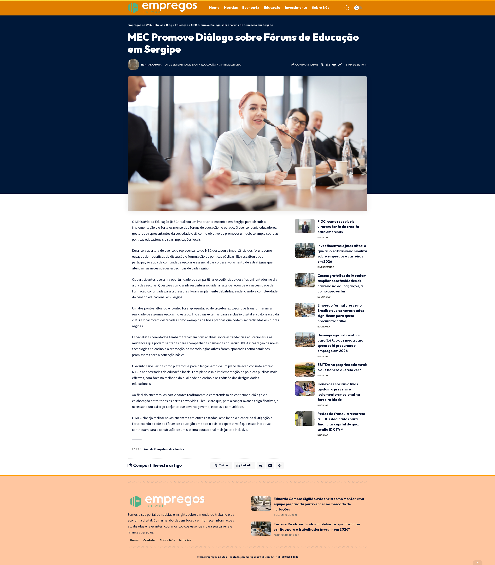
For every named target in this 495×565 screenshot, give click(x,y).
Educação (208, 64)
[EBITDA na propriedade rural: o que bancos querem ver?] (305, 369)
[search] (347, 7)
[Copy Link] (340, 64)
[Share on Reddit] (334, 64)
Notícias (322, 237)
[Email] (270, 465)
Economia (323, 326)
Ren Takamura (151, 64)
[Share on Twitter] (322, 64)
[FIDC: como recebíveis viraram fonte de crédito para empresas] (305, 226)
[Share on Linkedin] (328, 64)
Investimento (325, 267)
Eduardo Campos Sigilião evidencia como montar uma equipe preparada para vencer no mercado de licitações (319, 504)
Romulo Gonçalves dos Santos (163, 449)
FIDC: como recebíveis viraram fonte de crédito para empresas (338, 226)
